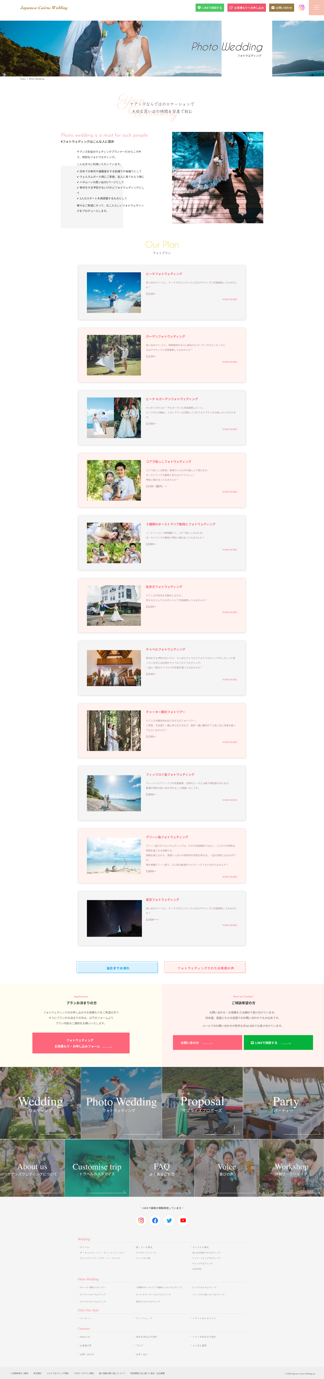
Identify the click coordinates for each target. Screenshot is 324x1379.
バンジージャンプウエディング (206, 1258)
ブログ (139, 1345)
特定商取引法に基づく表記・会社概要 (147, 1373)
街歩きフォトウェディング (148, 1301)
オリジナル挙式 (200, 1247)
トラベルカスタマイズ (204, 1318)
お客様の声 (86, 1345)
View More (229, 299)
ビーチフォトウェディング (204, 1287)
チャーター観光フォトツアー (93, 1287)
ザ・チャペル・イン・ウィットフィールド (102, 1252)
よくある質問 (199, 1345)
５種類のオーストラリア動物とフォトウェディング (160, 1287)
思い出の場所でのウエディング (206, 1252)
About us (85, 1337)
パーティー (86, 1318)
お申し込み (142, 1354)
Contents (84, 1329)
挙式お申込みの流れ (146, 1337)
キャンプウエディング (202, 1263)
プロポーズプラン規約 (84, 1373)
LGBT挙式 (196, 1268)
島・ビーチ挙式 (144, 1247)
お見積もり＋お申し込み (249, 8)
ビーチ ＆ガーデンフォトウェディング (153, 1294)
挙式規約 (37, 1373)
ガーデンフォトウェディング (93, 1294)
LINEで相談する (212, 8)
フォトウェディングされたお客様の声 (206, 968)
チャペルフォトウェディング (93, 1301)
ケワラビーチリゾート (146, 1252)
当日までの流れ (118, 968)
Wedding (84, 1239)
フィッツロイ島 (143, 1258)
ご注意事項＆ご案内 (19, 1373)
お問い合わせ (284, 8)
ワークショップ (144, 1318)
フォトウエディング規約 (58, 1373)
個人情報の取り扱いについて (112, 1373)
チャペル (84, 1247)
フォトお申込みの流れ (204, 1337)
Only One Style (88, 1310)
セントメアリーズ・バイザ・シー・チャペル (100, 1258)
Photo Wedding (88, 1279)
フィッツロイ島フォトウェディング (208, 1294)
